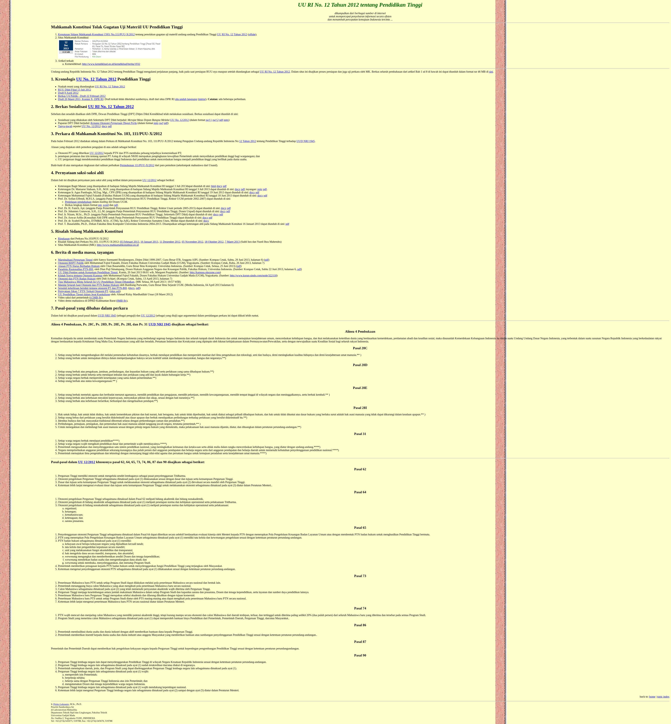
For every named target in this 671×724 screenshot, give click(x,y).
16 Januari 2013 (149, 241)
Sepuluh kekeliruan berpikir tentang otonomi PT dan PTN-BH (92, 288)
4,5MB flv (96, 297)
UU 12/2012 (97, 153)
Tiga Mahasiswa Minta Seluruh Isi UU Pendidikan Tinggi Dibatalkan (96, 281)
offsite (252, 34)
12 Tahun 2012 (247, 141)
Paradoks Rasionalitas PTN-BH (75, 269)
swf (161, 123)
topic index (663, 696)
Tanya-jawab (65, 126)
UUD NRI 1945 (306, 141)
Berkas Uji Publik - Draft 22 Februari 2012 (82, 95)
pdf (221, 119)
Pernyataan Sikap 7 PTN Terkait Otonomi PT (83, 291)
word (106, 204)
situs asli (115, 291)
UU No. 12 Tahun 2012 (96, 79)
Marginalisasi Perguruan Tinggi (75, 259)
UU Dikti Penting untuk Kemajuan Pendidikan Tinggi (88, 272)
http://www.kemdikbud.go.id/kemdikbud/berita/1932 (111, 63)
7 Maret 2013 (232, 241)
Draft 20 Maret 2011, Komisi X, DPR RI (80, 99)
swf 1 (209, 119)
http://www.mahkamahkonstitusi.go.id (118, 244)
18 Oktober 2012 (214, 241)
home (652, 696)
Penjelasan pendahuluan (78, 201)
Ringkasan (64, 238)
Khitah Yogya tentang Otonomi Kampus (80, 275)
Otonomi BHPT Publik (71, 262)
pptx (226, 119)
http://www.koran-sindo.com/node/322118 (253, 275)
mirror (202, 99)
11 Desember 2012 (170, 241)
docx (104, 126)
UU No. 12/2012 (91, 126)
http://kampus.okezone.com (205, 272)
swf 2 (215, 119)
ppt (100, 204)
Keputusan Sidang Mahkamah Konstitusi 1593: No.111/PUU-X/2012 (96, 34)
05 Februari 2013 (129, 241)
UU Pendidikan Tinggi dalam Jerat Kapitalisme (84, 294)
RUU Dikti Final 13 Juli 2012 (74, 89)
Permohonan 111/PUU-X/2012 (137, 165)
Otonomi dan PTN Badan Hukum (77, 278)
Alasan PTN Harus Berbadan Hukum (79, 266)
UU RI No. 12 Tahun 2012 (232, 34)
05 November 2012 (192, 241)
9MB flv (122, 300)
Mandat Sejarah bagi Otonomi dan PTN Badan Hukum (88, 284)
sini (491, 71)
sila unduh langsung (186, 99)
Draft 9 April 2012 (68, 92)
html (213, 186)
